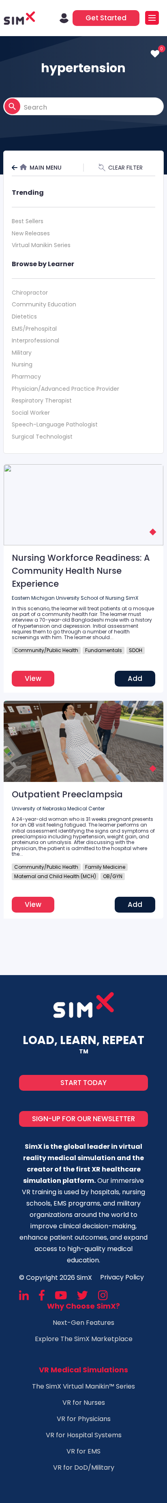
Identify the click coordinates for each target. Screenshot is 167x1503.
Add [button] (135, 678)
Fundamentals (103, 650)
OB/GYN (112, 876)
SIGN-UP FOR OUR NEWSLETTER (83, 1119)
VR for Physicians (84, 1418)
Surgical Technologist (42, 437)
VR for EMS (83, 1451)
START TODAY (83, 1082)
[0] (155, 54)
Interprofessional (35, 340)
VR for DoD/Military (83, 1467)
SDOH (135, 650)
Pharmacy (26, 377)
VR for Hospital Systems (84, 1435)
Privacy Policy (122, 1277)
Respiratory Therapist (42, 400)
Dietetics (24, 316)
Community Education (44, 304)
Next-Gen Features (83, 1322)
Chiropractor (30, 293)
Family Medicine (105, 866)
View (33, 678)
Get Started (106, 18)
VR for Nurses (83, 1402)
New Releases (31, 233)
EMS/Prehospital (34, 329)
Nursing (22, 364)
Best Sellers (27, 221)
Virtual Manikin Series (41, 245)
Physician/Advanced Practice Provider (65, 389)
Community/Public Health (46, 650)
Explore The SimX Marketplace (84, 1339)
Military (22, 353)
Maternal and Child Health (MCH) (55, 876)
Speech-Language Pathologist (55, 424)
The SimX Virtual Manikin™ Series (83, 1386)
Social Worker (31, 413)
